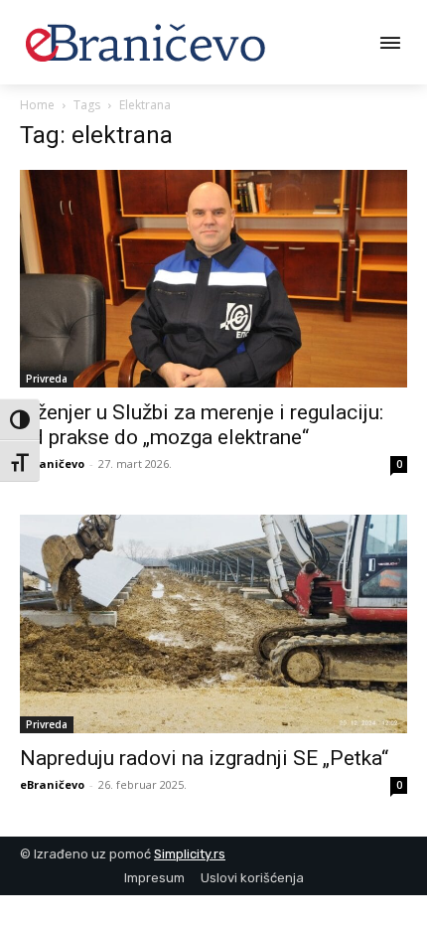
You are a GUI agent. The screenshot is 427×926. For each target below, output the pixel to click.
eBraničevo (52, 463)
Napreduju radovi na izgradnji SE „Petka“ (204, 758)
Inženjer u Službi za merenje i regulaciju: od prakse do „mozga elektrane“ (201, 424)
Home (37, 104)
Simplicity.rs (189, 854)
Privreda (47, 379)
